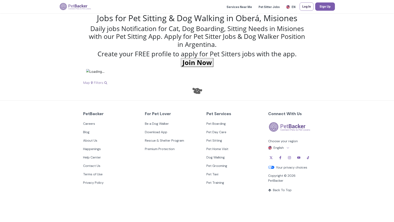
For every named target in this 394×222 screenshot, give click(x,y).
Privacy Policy (93, 182)
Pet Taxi (212, 174)
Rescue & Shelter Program (164, 140)
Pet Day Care (216, 132)
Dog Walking (215, 157)
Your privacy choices (291, 167)
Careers (89, 123)
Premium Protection (160, 149)
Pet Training (215, 182)
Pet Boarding (216, 123)
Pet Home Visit (217, 149)
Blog (86, 132)
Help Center (92, 157)
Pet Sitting (214, 140)
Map (87, 83)
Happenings (92, 149)
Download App (156, 132)
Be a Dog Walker (157, 123)
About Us (90, 140)
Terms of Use (93, 174)
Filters (99, 83)
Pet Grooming (216, 166)
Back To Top (282, 190)
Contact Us (91, 166)
